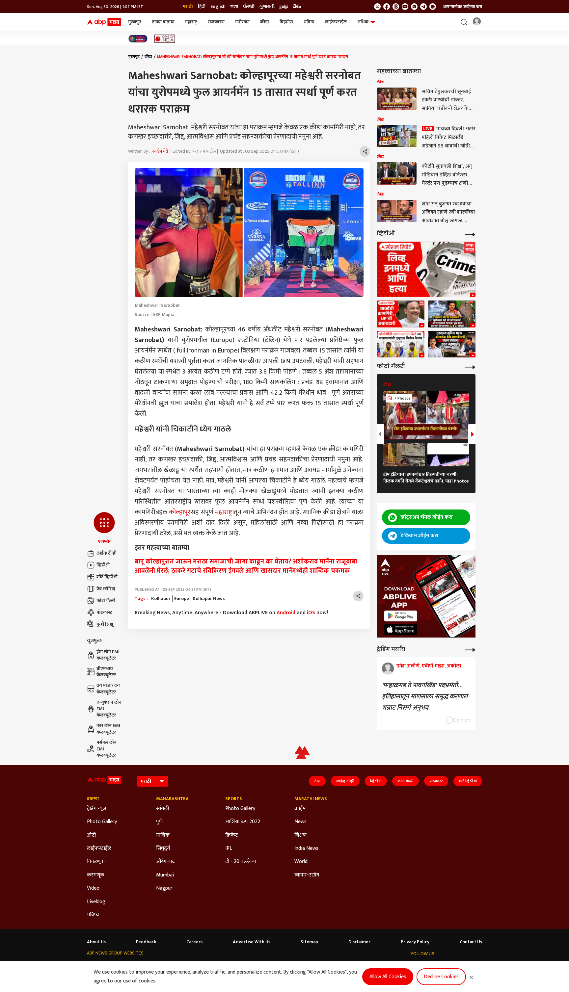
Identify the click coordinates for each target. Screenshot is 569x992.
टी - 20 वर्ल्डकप (240, 861)
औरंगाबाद (165, 861)
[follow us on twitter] (377, 7)
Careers (194, 942)
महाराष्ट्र (191, 21)
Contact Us (471, 942)
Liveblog (96, 901)
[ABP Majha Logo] (104, 22)
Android (286, 612)
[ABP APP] (400, 616)
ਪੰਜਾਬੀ (249, 6)
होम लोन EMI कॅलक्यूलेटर (108, 655)
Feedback (146, 942)
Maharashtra (172, 798)
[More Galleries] (470, 366)
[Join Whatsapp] (433, 7)
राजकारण (216, 21)
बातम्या (93, 798)
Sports (233, 798)
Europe (181, 598)
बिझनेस (286, 21)
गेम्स (317, 781)
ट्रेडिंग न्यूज (96, 808)
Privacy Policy (415, 942)
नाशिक (163, 835)
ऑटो (91, 835)
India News (306, 848)
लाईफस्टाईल (336, 21)
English (218, 6)
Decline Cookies (441, 976)
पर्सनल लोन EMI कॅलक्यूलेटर (106, 749)
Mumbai (165, 875)
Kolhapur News (209, 598)
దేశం (297, 6)
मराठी (188, 6)
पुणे (159, 821)
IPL (228, 848)
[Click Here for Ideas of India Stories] (164, 39)
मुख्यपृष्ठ (134, 21)
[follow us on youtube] (405, 7)
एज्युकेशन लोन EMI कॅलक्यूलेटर (109, 708)
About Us (96, 942)
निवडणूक (96, 861)
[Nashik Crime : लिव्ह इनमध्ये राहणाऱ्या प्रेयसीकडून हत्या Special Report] (426, 269)
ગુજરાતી (267, 6)
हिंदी (201, 6)
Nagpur (164, 888)
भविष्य (309, 21)
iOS (311, 612)
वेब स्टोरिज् (105, 588)
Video (93, 888)
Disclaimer (359, 942)
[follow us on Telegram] (423, 7)
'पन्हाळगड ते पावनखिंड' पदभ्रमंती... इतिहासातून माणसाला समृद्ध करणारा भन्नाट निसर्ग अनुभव (425, 696)
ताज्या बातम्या (163, 21)
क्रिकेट (231, 835)
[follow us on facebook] (387, 7)
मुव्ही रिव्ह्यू (104, 624)
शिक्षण (300, 835)
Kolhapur (161, 598)
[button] (104, 528)
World (301, 861)
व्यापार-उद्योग (306, 875)
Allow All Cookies (387, 976)
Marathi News (310, 798)
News (300, 821)
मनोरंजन (242, 21)
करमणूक (95, 875)
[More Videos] (470, 233)
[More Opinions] (470, 649)
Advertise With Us (251, 942)
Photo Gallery (102, 821)
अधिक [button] (362, 21)
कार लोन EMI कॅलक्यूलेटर (108, 728)
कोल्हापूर (180, 512)
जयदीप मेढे (160, 151)
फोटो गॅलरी (105, 600)
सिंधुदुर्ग (163, 848)
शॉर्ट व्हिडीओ (107, 577)
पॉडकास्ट (104, 612)
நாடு (284, 6)
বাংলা (234, 6)
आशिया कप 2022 (242, 821)
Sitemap (309, 942)
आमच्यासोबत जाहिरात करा (462, 6)
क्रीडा (264, 21)
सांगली (162, 808)
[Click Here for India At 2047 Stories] (138, 39)
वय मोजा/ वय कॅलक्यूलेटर (108, 688)
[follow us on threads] (396, 7)
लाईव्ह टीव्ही (106, 553)
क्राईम (300, 808)
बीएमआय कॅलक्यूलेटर (106, 672)
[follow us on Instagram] (414, 7)
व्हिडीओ (103, 565)
